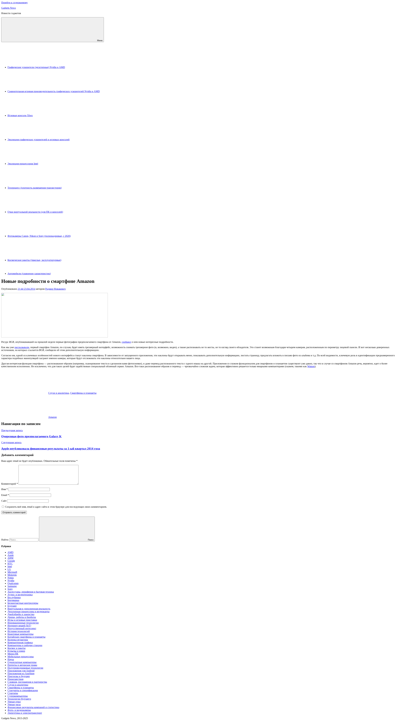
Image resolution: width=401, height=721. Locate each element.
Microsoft (12, 572)
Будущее (12, 606)
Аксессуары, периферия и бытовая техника (31, 591)
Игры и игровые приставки (22, 620)
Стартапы (13, 693)
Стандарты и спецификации (23, 690)
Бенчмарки (13, 600)
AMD (10, 552)
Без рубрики (14, 597)
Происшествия (15, 679)
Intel (10, 566)
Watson (311, 366)
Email (5, 495)
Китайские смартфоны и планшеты (26, 637)
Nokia (11, 577)
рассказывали (22, 347)
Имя (4, 489)
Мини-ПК (13, 653)
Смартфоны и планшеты (83, 393)
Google (11, 560)
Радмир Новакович (55, 289)
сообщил (126, 342)
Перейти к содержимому (14, 2)
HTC (10, 563)
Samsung (12, 586)
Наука (11, 659)
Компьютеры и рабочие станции (25, 645)
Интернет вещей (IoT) (19, 625)
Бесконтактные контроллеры (23, 603)
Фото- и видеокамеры (19, 710)
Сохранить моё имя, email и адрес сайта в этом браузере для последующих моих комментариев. (56, 506)
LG (9, 569)
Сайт (4, 501)
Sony (10, 589)
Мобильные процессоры (21, 656)
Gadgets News (8, 8)
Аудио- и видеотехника (20, 594)
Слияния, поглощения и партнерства (27, 682)
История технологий (19, 631)
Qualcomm (13, 583)
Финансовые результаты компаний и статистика (33, 707)
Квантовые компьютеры (21, 634)
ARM (10, 558)
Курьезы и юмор (16, 651)
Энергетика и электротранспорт (25, 713)
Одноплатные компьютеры (22, 662)
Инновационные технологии (23, 622)
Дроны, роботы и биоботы (22, 617)
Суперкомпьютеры (18, 696)
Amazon (52, 417)
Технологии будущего (19, 699)
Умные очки (14, 701)
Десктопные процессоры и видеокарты (28, 611)
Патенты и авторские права (22, 665)
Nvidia (11, 580)
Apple (11, 555)
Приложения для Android (21, 670)
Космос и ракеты (17, 648)
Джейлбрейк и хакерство (21, 614)
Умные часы (14, 704)
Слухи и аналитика (58, 393)
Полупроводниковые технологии (25, 668)
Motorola (12, 575)
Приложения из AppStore (21, 673)
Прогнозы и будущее (19, 676)
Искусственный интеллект (22, 628)
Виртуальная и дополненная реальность (29, 608)
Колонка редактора (18, 639)
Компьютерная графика (20, 642)
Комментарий (9, 483)
